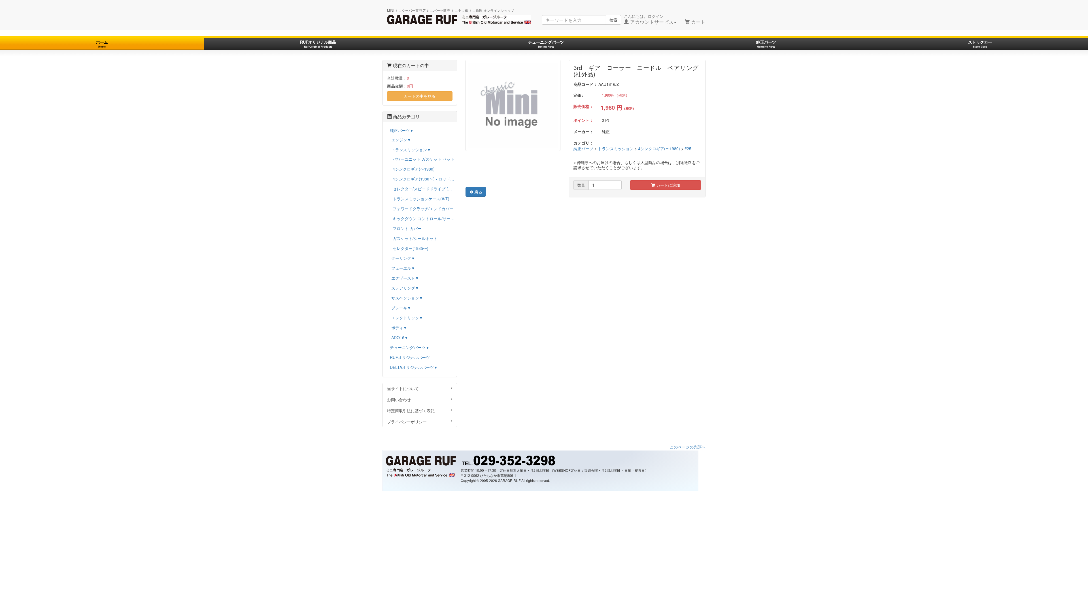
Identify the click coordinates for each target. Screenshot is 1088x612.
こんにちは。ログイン (648, 19)
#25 (688, 148)
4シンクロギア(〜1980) (659, 148)
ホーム (102, 43)
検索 (613, 20)
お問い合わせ (399, 399)
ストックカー (980, 43)
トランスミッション (616, 148)
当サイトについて (403, 388)
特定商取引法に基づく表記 (411, 410)
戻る (477, 192)
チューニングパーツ (546, 43)
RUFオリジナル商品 (318, 43)
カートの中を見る (419, 96)
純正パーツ (766, 43)
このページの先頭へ (688, 447)
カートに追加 (667, 185)
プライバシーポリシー (407, 421)
